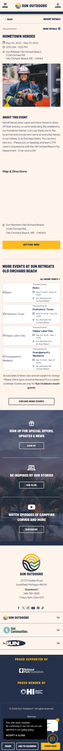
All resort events (50, 279)
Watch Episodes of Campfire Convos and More (32, 517)
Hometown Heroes (19, 36)
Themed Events (40, 284)
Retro (36, 288)
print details (50, 29)
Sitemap (31, 716)
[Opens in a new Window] (31, 670)
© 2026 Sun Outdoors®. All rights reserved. (31, 708)
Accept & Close (15, 735)
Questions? (31, 589)
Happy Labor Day (43, 331)
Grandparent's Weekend (41, 354)
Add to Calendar (27, 746)
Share (8, 746)
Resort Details (52, 19)
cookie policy (27, 729)
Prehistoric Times (43, 309)
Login (58, 7)
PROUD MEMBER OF (32, 683)
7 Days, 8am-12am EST (31, 597)
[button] (33, 55)
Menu (5, 7)
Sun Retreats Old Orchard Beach (43, 299)
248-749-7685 (31, 593)
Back (10, 19)
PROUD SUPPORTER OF (31, 659)
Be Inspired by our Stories (31, 475)
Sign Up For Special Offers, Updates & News (31, 433)
